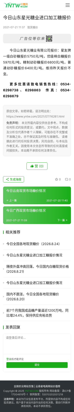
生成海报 (15, 179)
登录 (8, 359)
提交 (37, 364)
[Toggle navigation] (67, 5)
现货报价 (32, 27)
